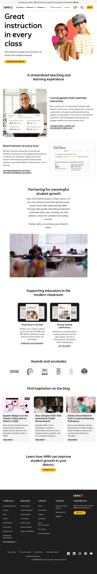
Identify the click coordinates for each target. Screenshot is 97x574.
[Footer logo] (78, 496)
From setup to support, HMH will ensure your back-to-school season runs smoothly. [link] (48, 2)
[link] (9, 7)
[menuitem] (9, 7)
